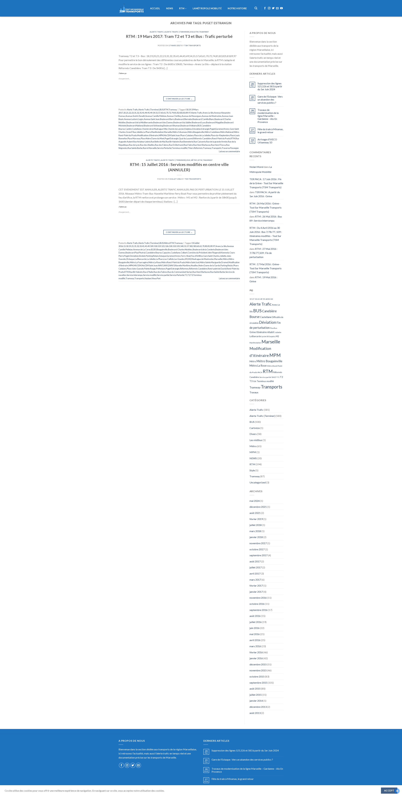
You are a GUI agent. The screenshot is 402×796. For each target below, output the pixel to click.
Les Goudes (179, 259)
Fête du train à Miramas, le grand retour (270, 131)
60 (162, 112)
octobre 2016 (257, 603)
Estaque (162, 256)
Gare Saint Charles (211, 256)
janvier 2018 (256, 537)
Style (252, 470)
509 (151, 246)
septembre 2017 (258, 555)
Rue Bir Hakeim (172, 141)
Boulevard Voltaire (188, 125)
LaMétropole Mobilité (207, 8)
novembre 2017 (258, 543)
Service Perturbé (164, 148)
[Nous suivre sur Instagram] (269, 8)
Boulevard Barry (167, 119)
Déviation (196, 129)
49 (151, 112)
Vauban (147, 278)
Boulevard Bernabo (183, 119)
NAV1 (160, 265)
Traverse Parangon (230, 148)
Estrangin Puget (208, 129)
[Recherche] (256, 8)
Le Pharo (147, 132)
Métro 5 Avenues (179, 132)
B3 (155, 249)
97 (189, 112)
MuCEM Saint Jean (172, 135)
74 (172, 112)
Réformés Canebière (202, 138)
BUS (192, 32)
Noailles (194, 265)
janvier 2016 (256, 658)
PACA (260, 372)
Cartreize (255, 427)
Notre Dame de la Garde (209, 265)
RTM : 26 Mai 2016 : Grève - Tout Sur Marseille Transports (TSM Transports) (266, 207)
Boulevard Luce (199, 122)
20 (124, 112)
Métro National (226, 132)
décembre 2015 (258, 664)
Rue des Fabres (161, 145)
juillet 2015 (256, 694)
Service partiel (163, 275)
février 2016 (256, 652)
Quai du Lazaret (186, 138)
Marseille (168, 132)
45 (148, 112)
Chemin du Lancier (176, 129)
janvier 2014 (256, 700)
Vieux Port (156, 278)
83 (184, 112)
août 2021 (255, 512)
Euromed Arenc (222, 129)
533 (174, 246)
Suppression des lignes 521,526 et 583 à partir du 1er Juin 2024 (270, 86)
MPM (161, 135)
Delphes (188, 129)
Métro (194, 160)
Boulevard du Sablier (182, 122)
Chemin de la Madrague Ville (154, 129)
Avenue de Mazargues (191, 116)
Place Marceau (134, 138)
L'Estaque (130, 259)
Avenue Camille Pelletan (155, 116)
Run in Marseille (150, 148)
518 (155, 246)
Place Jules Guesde (135, 268)
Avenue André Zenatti (135, 116)
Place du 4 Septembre (220, 135)
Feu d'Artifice (197, 256)
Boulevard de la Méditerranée (139, 122)
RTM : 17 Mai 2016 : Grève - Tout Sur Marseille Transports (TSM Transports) (266, 268)
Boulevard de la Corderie (204, 249)
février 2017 (256, 585)
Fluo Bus (273, 328)
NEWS (169, 8)
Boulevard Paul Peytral (135, 252)
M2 (189, 259)
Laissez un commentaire (229, 151)
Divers (253, 433)
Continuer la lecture (179, 98)
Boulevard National (135, 125)
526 (166, 246)
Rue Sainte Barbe (135, 148)
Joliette (139, 132)
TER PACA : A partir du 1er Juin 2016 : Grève (265, 194)
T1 (186, 275)
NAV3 (172, 265)
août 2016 (255, 615)
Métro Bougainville (196, 132)
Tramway (204, 32)
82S (181, 112)
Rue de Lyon (134, 145)
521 (163, 246)
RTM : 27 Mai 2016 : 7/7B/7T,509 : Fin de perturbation (263, 252)
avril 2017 (255, 573)
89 (187, 112)
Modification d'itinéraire (147, 135)
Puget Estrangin (171, 138)
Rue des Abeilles (147, 145)
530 (170, 246)
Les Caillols (169, 259)
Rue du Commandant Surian (180, 272)
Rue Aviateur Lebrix (141, 141)
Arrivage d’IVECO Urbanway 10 (267, 141)
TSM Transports (192, 45)
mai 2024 (255, 500)
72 (170, 112)
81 (175, 112)
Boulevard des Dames (163, 122)
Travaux (254, 392)
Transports (216, 148)
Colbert (184, 252)
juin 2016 (254, 627)
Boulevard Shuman (171, 125)
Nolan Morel (256, 166)
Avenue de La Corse (142, 249)
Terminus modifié (179, 148)
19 (190, 109)
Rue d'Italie (148, 272)
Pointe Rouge (150, 268)
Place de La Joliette (202, 135)
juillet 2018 (256, 524)
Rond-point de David (217, 268)
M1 (186, 259)
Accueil (155, 8)
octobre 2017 (257, 549)
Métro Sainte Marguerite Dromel (214, 262)
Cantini (128, 129)
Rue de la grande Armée (216, 141)
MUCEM (137, 265)
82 (178, 112)
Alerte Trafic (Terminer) (177, 32)
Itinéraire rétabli (265, 331)
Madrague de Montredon (203, 259)
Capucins (166, 252)
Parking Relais (226, 265)
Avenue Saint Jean (152, 119)
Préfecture (160, 268)
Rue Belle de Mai (158, 141)
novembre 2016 (258, 597)
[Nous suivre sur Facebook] (265, 8)
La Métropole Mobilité (261, 169)
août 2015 (255, 688)
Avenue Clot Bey (174, 116)
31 (135, 112)
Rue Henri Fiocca (218, 145)
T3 (191, 275)
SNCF (274, 377)
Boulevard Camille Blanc (203, 119)
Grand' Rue (131, 132)
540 (182, 246)
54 (154, 112)
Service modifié (150, 275)
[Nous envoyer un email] (277, 8)
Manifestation (157, 132)
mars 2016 (255, 646)
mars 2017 (255, 579)
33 (140, 246)
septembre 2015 (258, 682)
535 (178, 246)
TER (254, 381)
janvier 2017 (256, 591)
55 (156, 112)
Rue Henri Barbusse (202, 145)
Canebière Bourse (154, 252)
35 (140, 112)
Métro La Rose (154, 262)
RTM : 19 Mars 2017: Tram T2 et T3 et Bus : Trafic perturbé (179, 36)
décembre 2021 (258, 506)
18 (187, 109)
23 (132, 112)
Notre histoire (237, 8)
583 (194, 246)
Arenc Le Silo (208, 112)
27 (253, 299)
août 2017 (255, 561)
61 (164, 112)
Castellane (136, 129)
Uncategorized (258, 482)
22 (130, 112)
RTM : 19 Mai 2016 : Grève (263, 279)
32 (138, 112)
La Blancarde (140, 259)
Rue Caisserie (200, 141)
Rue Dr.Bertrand (176, 145)
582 (191, 246)
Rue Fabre (188, 145)
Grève (253, 332)
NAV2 (166, 265)
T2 (188, 275)
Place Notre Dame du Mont (152, 138)
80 (206, 246)
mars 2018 (255, 531)
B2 (152, 249)
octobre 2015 (257, 676)
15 (124, 246)
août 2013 (255, 712)
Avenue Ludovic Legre (133, 119)
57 (159, 112)
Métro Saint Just (192, 262)
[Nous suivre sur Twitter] (273, 8)
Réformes (184, 268)
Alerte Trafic (157, 32)
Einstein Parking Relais (148, 256)
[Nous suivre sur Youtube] (281, 8)
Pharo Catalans (187, 135)
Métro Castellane (212, 132)
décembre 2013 (258, 706)
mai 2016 (255, 634)
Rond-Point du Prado (221, 138)
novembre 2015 (258, 670)
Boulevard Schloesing (153, 125)
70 (167, 112)
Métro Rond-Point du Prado (173, 262)
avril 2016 (255, 640)
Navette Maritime (182, 265)
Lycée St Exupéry (268, 336)
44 (146, 112)
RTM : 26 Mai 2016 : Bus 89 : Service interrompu (266, 218)
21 (127, 112)
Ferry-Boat (186, 256)
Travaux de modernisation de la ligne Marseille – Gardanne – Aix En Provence (268, 115)
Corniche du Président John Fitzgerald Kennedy (208, 252)
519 (159, 246)
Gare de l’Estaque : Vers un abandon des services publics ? (270, 99)
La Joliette (151, 259)
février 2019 (256, 518)
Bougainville (162, 249)
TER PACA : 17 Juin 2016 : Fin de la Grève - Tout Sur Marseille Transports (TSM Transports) (266, 183)
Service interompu (135, 275)
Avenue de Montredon (211, 116)
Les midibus (256, 440)
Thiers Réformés (195, 148)
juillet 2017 (256, 567)
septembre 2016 (258, 609)
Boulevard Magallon (215, 122)
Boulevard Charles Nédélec (180, 249)
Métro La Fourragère (139, 262)
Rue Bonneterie (186, 141)
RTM (181, 8)
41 (143, 112)
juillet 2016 (256, 621)
